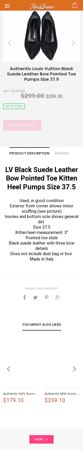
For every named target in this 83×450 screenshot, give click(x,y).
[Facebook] (24, 297)
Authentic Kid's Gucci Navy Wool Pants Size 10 (36, 394)
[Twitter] (35, 297)
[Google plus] (57, 297)
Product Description (29, 153)
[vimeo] (46, 297)
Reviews (62, 153)
